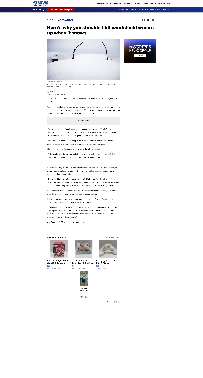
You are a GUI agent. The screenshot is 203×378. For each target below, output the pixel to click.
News (50, 20)
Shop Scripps (149, 3)
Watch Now (163, 3)
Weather (128, 3)
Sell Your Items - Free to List (73, 238)
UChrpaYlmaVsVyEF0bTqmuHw (40, 10)
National (117, 3)
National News (143, 9)
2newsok (37, 10)
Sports (137, 3)
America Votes (155, 9)
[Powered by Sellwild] (117, 302)
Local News (120, 9)
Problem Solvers (131, 9)
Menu (99, 3)
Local (109, 3)
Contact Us (165, 9)
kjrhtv (34, 10)
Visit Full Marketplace (113, 237)
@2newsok (44, 10)
